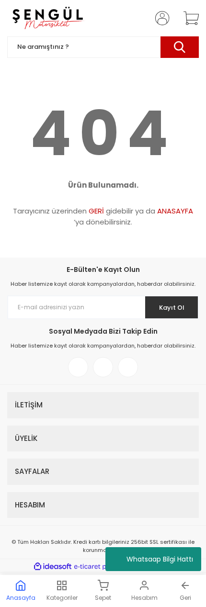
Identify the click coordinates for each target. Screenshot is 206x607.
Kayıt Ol (171, 307)
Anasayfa (20, 598)
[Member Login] (159, 18)
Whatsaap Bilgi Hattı (159, 559)
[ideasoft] (53, 566)
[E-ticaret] (102, 566)
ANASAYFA (175, 211)
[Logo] (47, 18)
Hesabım (144, 598)
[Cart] (188, 18)
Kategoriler (62, 598)
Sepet (103, 598)
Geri (185, 598)
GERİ (96, 211)
